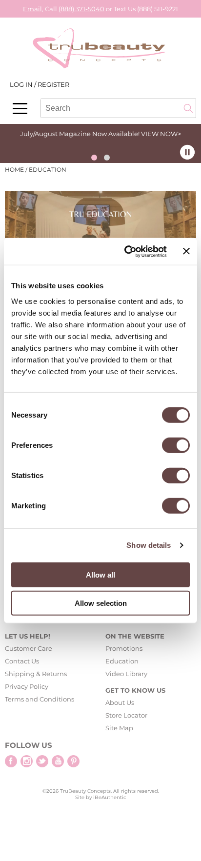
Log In (22, 84)
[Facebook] (11, 761)
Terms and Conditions (39, 699)
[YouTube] (58, 761)
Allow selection (101, 603)
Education (122, 661)
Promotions (123, 648)
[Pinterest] (73, 761)
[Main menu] (20, 108)
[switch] (176, 445)
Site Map (119, 728)
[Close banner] (186, 251)
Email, (33, 9)
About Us (119, 702)
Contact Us (22, 661)
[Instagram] (26, 761)
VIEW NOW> (161, 134)
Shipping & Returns (36, 674)
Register (53, 84)
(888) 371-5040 (81, 9)
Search (188, 108)
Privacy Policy (26, 686)
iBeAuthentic (109, 797)
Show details (148, 545)
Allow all (100, 574)
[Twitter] (42, 761)
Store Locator (126, 715)
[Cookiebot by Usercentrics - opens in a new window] (126, 251)
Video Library (126, 674)
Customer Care (28, 648)
